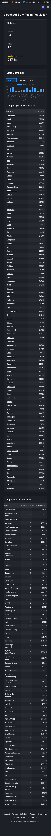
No (8, 435)
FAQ (46, 814)
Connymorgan (12, 451)
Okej (8, 232)
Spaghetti (11, 240)
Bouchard (11, 304)
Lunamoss (11, 281)
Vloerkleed (11, 330)
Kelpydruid (11, 424)
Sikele (9, 236)
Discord (7, 814)
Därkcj (9, 462)
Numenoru (11, 398)
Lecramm (10, 349)
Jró (8, 149)
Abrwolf (10, 153)
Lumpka (10, 432)
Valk (8, 161)
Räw (8, 277)
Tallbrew (10, 300)
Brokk (9, 285)
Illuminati (10, 146)
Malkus (10, 202)
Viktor (9, 447)
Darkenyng (11, 127)
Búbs (9, 217)
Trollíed (10, 266)
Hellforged (11, 417)
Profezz (10, 157)
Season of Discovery (33, 2)
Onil (8, 315)
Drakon (10, 289)
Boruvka (10, 326)
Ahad (9, 123)
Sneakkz (10, 172)
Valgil (9, 119)
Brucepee (11, 481)
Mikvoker (10, 130)
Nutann (10, 383)
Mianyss (10, 488)
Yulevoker (11, 115)
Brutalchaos (12, 191)
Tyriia (9, 454)
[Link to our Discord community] (43, 7)
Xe (8, 473)
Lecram (10, 183)
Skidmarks (11, 477)
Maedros (10, 228)
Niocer (9, 319)
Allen (9, 371)
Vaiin (9, 213)
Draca (9, 247)
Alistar (9, 262)
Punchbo (10, 142)
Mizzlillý (10, 323)
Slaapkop (10, 164)
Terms (32, 814)
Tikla (9, 179)
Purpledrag (11, 405)
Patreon (15, 814)
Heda (9, 394)
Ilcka (9, 206)
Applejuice (11, 443)
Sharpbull (11, 334)
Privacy (40, 814)
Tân (8, 307)
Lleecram (10, 341)
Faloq (9, 225)
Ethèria (9, 390)
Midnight (17, 2)
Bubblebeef (11, 364)
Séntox (9, 251)
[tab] (11, 80)
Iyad (8, 409)
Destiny (10, 469)
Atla (8, 296)
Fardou (9, 243)
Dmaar (9, 458)
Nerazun (10, 428)
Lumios (10, 274)
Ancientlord (11, 345)
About (16, 817)
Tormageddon (12, 138)
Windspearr (11, 368)
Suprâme (10, 338)
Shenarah (11, 387)
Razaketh (10, 210)
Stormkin (10, 292)
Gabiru (9, 198)
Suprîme (10, 134)
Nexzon (10, 375)
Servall (9, 176)
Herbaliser (11, 379)
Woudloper (11, 420)
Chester (10, 168)
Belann (9, 402)
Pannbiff (10, 270)
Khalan (9, 194)
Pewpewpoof (12, 466)
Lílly (8, 221)
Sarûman (10, 413)
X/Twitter (24, 814)
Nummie (10, 258)
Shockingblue (12, 187)
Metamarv (11, 356)
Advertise (25, 817)
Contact (33, 817)
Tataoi (9, 484)
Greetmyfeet (12, 311)
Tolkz (9, 353)
